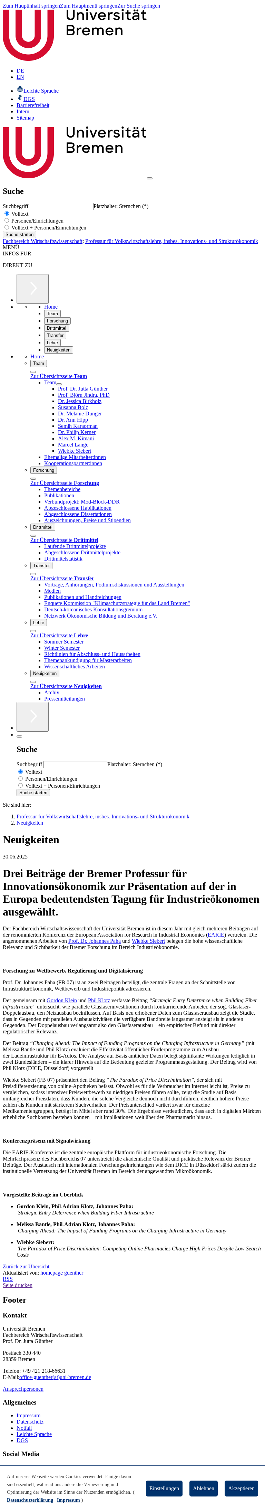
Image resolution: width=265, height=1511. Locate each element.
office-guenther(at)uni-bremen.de (55, 1377)
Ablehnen (203, 1488)
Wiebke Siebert (148, 941)
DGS (22, 1440)
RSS (8, 1279)
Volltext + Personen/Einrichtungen (48, 228)
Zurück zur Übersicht (26, 1266)
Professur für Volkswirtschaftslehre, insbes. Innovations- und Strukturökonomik (171, 241)
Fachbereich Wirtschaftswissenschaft (42, 241)
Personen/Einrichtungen (36, 221)
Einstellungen (164, 1488)
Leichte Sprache (34, 1434)
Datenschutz (30, 1422)
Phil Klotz (99, 1000)
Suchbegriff (16, 206)
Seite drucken (17, 1285)
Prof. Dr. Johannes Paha (94, 941)
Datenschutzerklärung (30, 1500)
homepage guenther (61, 1273)
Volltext (19, 214)
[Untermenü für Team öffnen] (59, 384)
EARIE (216, 935)
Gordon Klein (62, 1000)
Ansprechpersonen (23, 1389)
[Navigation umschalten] (150, 178)
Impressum (28, 1415)
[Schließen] (33, 372)
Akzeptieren (241, 1488)
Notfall (24, 1428)
